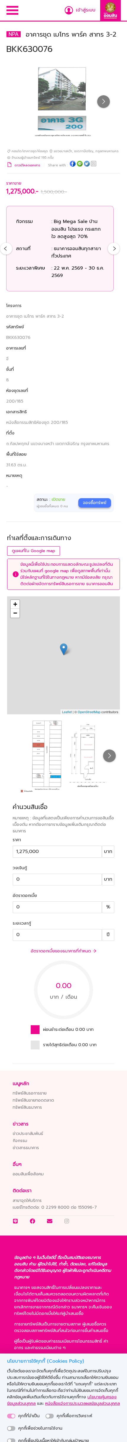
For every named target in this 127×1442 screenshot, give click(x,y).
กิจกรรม (20, 1141)
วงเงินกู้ (20, 868)
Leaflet (67, 711)
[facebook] (73, 164)
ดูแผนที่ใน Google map (33, 551)
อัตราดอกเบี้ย (25, 896)
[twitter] (87, 164)
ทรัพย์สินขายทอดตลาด (33, 1100)
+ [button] (15, 604)
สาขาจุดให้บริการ (27, 1200)
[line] (80, 164)
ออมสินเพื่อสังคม (28, 1174)
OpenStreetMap (89, 711)
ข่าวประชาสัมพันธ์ (28, 1134)
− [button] (15, 613)
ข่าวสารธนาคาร (26, 1148)
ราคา (17, 840)
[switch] (11, 1416)
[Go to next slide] (103, 101)
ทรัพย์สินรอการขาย (30, 1093)
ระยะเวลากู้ (22, 923)
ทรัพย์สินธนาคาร (27, 1107)
